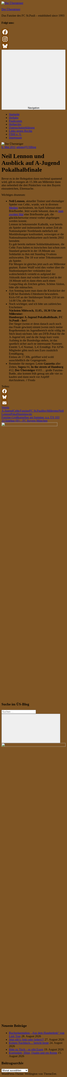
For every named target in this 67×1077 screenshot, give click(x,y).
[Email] (33, 403)
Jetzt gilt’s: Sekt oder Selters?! (26, 1039)
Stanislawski (24, 414)
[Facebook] (33, 32)
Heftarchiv (15, 124)
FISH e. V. (15, 134)
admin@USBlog (26, 147)
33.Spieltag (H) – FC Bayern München (24, 420)
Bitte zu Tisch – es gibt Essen (26, 1049)
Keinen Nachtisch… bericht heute (29, 1042)
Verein (5, 407)
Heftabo (13, 117)
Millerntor (53, 410)
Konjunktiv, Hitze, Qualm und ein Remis (33, 1052)
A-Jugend (7, 410)
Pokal (14, 414)
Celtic (16, 410)
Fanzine (24, 410)
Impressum (15, 137)
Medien (13, 207)
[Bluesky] (33, 46)
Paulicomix (15, 121)
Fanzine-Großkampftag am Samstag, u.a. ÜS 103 (30, 417)
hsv (45, 410)
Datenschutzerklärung (22, 127)
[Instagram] (33, 39)
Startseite (14, 114)
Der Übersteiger (10, 9)
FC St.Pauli (36, 410)
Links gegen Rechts (20, 130)
